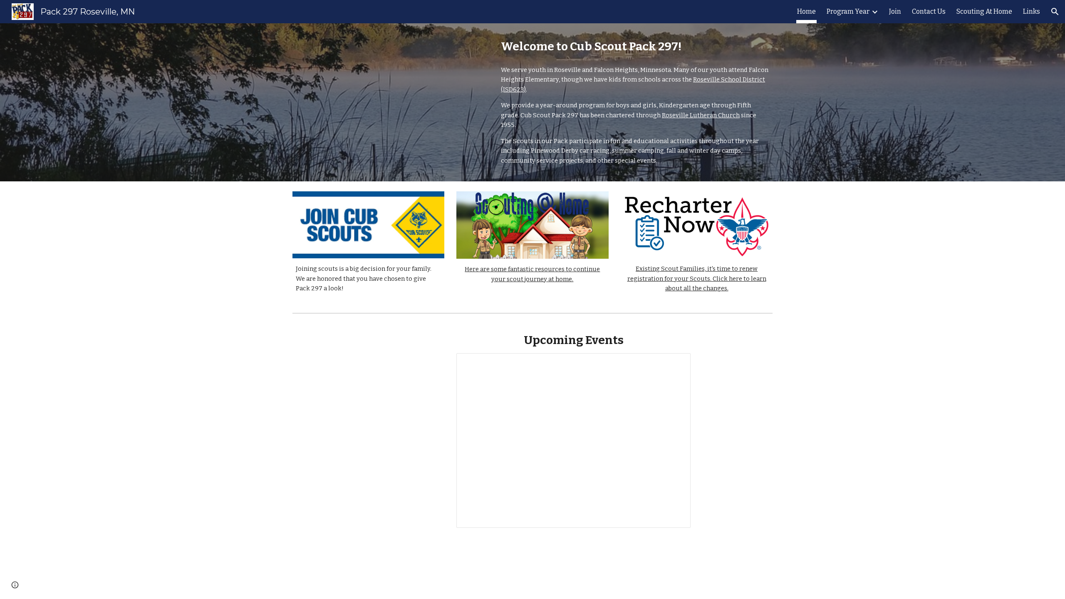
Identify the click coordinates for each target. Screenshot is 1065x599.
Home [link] (806, 11)
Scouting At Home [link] (984, 11)
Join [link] (895, 11)
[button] (1055, 12)
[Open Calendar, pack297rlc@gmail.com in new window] (675, 364)
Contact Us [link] (929, 11)
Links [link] (1031, 11)
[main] (635, 46)
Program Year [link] (848, 11)
